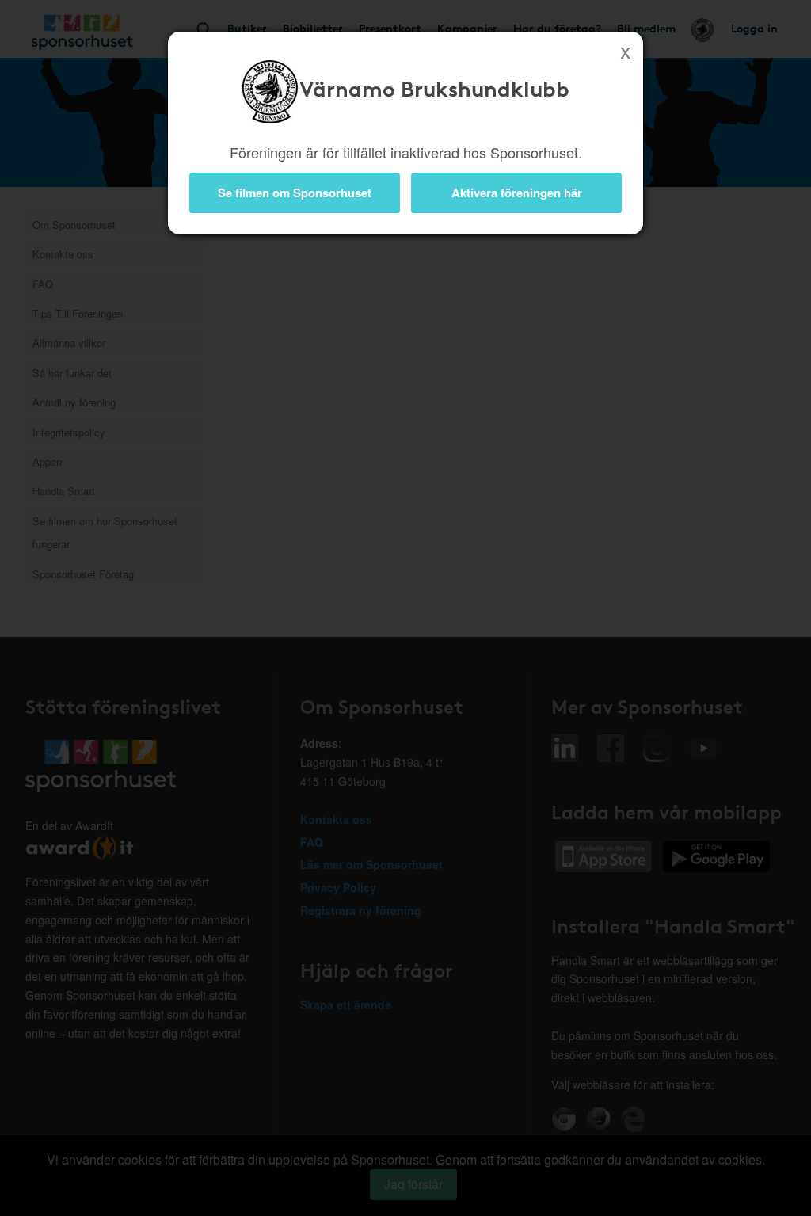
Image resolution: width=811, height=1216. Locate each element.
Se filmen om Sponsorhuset (294, 192)
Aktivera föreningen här (516, 192)
